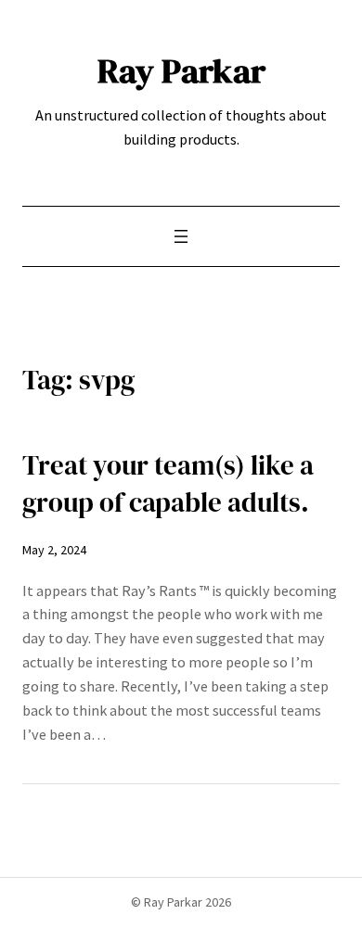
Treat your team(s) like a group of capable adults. (168, 484)
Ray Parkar (181, 70)
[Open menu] (181, 236)
